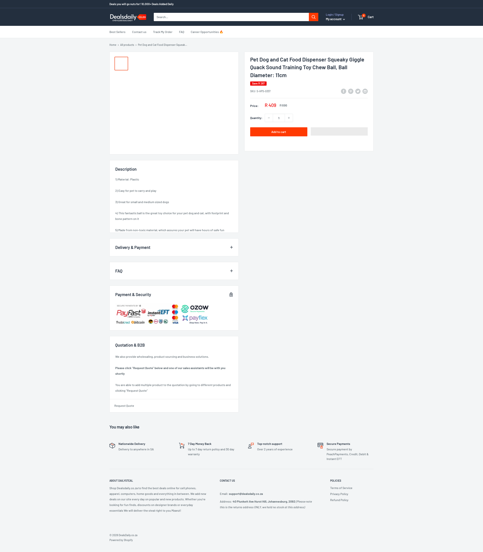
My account (334, 19)
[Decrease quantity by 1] (269, 118)
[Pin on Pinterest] (350, 91)
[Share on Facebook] (343, 91)
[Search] (313, 17)
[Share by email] (365, 91)
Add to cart (278, 132)
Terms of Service (341, 488)
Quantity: (256, 118)
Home (112, 44)
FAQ (181, 32)
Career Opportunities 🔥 (207, 32)
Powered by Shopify (121, 540)
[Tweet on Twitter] (358, 91)
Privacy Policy (339, 494)
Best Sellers (117, 32)
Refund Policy (339, 500)
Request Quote (124, 405)
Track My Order (162, 32)
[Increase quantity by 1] (289, 118)
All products (127, 44)
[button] (339, 131)
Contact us (139, 32)
